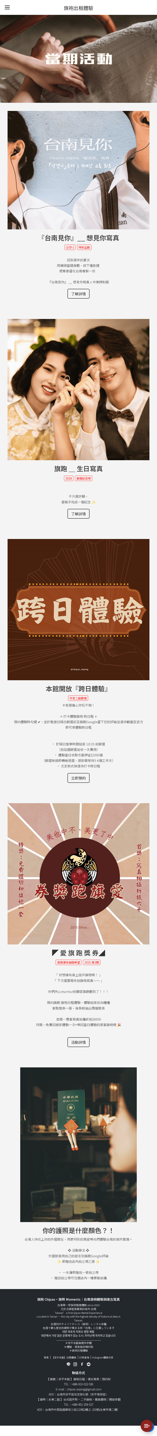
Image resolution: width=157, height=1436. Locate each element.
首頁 (46, 1357)
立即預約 (78, 778)
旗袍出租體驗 (78, 7)
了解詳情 (78, 293)
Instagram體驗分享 (102, 1357)
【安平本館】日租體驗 (64, 1357)
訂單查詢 (84, 1357)
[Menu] (7, 7)
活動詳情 (78, 1042)
